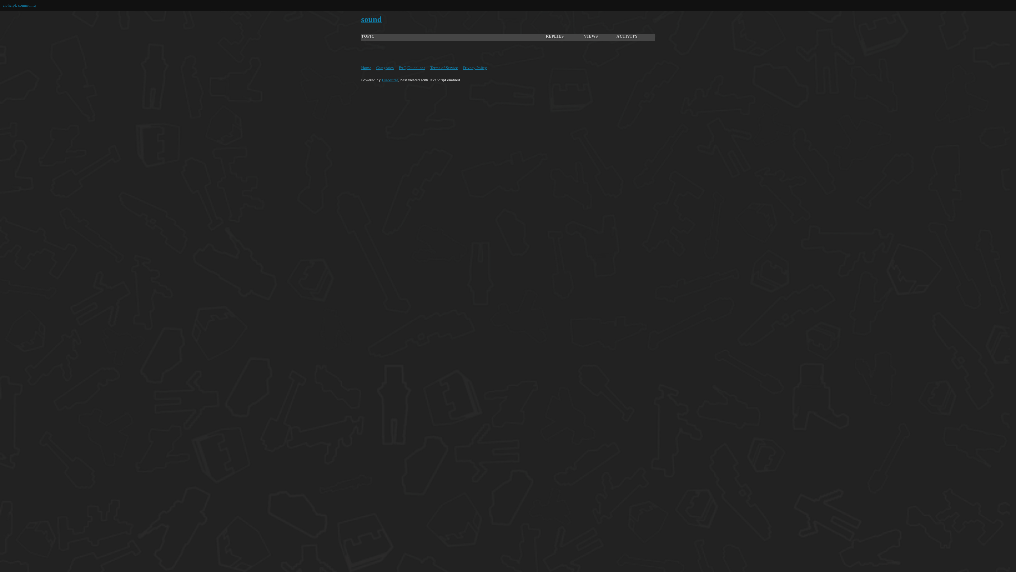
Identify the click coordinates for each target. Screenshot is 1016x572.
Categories (385, 68)
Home (366, 68)
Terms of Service (444, 68)
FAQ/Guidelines (412, 68)
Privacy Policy (475, 68)
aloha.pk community (20, 5)
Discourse (390, 80)
